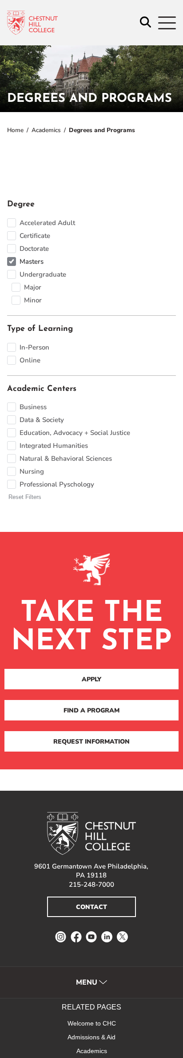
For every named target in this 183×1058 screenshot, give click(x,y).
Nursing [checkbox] (32, 471)
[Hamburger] (167, 23)
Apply (91, 679)
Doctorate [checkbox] (34, 248)
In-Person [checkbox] (34, 347)
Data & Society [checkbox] (42, 419)
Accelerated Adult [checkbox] (47, 222)
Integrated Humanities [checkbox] (54, 445)
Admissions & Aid (91, 1037)
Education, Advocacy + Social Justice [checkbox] (75, 432)
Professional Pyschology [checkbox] (57, 484)
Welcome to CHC (92, 1023)
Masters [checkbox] (32, 261)
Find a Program (91, 710)
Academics (46, 130)
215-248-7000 (91, 884)
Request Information (91, 741)
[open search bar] (145, 22)
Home (15, 130)
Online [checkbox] (30, 360)
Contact (91, 907)
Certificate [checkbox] (35, 235)
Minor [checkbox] (33, 300)
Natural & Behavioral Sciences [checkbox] (66, 458)
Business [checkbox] (33, 406)
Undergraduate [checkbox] (43, 274)
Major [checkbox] (32, 287)
